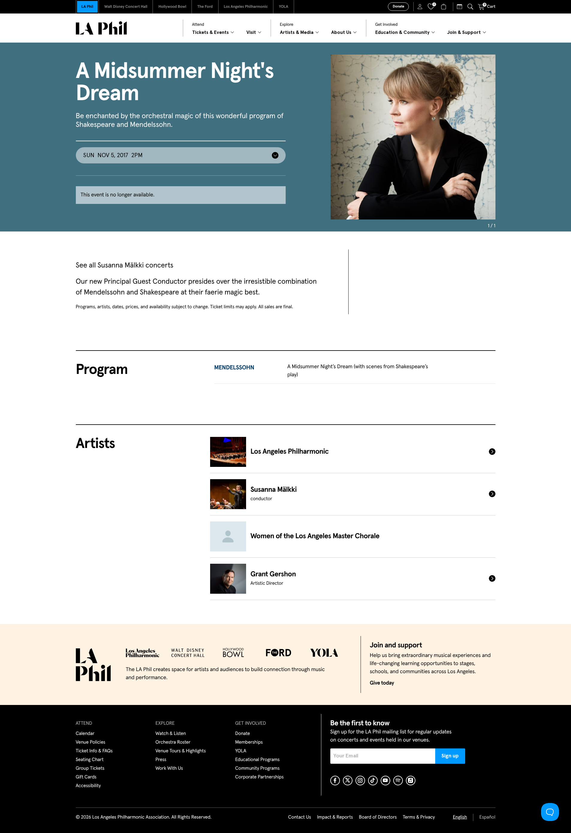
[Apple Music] (410, 780)
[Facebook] (335, 780)
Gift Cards (86, 777)
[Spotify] (398, 780)
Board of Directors (378, 817)
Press (161, 759)
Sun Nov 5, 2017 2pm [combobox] (113, 155)
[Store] (444, 6)
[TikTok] (373, 780)
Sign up (450, 756)
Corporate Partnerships (259, 777)
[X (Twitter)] (347, 780)
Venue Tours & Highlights (181, 751)
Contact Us (299, 817)
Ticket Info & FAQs (94, 751)
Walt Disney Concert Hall (125, 7)
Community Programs (257, 768)
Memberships (249, 742)
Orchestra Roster (173, 742)
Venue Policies (91, 742)
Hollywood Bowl (172, 7)
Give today (382, 683)
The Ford (205, 7)
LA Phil (87, 7)
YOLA (283, 7)
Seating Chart (90, 759)
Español (487, 817)
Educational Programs (257, 759)
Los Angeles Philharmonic (246, 7)
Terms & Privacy (419, 817)
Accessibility (88, 786)
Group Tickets (90, 768)
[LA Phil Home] (101, 28)
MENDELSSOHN (234, 368)
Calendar (85, 733)
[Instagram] (360, 780)
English (460, 817)
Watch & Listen (171, 733)
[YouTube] (385, 780)
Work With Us (169, 768)
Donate (398, 6)
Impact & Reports (335, 817)
